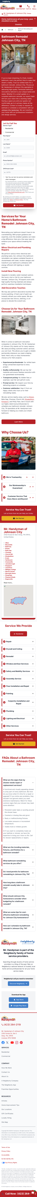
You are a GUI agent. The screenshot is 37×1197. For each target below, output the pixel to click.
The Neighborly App (9, 1085)
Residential (9, 128)
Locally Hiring (6, 1118)
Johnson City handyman (10, 110)
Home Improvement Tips (10, 1105)
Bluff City (8, 546)
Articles (4, 1101)
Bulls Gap (8, 550)
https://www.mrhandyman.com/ (16, 192)
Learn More (18, 422)
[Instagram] (16, 1042)
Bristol (31, 397)
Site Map (5, 1122)
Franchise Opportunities (10, 1089)
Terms (11, 199)
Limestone (8, 567)
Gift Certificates (7, 1113)
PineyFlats (8, 575)
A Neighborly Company (10, 1081)
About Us (5, 1076)
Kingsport (5, 402)
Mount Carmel (10, 571)
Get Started (20, 9)
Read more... (8, 583)
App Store (19, 1000)
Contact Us (6, 1072)
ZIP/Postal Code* (8, 168)
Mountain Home (10, 573)
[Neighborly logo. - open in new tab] (6, 1)
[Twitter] (7, 1042)
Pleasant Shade (10, 577)
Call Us (28, 9)
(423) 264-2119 (12, 1024)
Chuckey (8, 552)
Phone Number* (8, 160)
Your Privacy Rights (11, 1162)
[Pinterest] (21, 1042)
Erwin (7, 558)
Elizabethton (29, 399)
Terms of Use (6, 1147)
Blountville (8, 545)
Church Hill (9, 554)
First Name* (6, 136)
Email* (5, 152)
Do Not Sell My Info (7, 1159)
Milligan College (10, 569)
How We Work (7, 1068)
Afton (7, 543)
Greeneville (9, 562)
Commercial (9, 132)
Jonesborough (10, 564)
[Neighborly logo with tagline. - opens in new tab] (28, 942)
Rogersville (9, 579)
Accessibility (5, 1155)
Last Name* (6, 144)
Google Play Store (19, 1006)
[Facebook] (3, 1042)
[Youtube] (12, 1042)
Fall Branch (9, 560)
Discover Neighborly (17, 984)
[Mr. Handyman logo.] (9, 942)
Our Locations (7, 1109)
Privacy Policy (19, 199)
